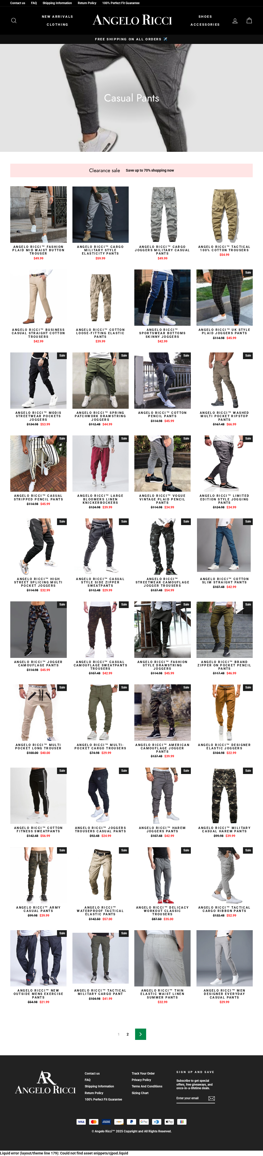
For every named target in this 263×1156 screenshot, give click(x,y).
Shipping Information (57, 3)
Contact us (17, 3)
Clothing (58, 24)
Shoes (205, 16)
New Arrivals (57, 16)
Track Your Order (143, 1073)
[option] (131, 39)
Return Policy (87, 3)
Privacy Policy (141, 1080)
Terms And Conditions (147, 1086)
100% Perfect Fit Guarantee (120, 3)
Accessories (205, 24)
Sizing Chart (140, 1093)
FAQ (34, 3)
